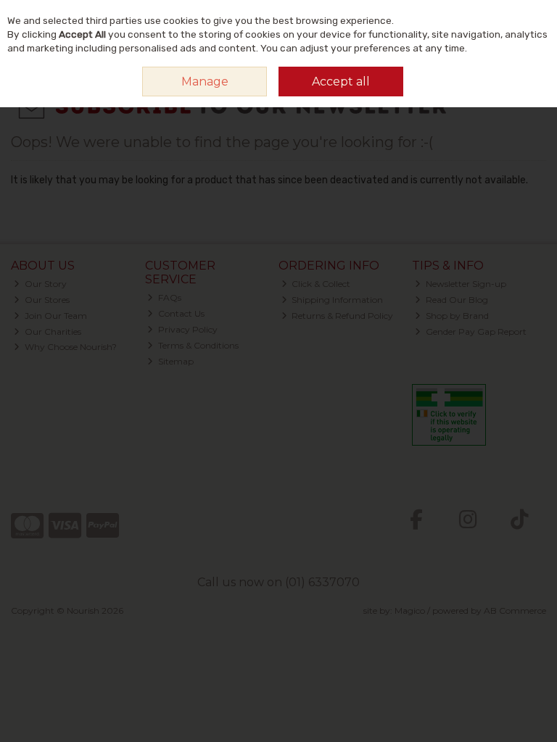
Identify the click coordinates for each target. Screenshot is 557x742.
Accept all (341, 81)
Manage (204, 81)
